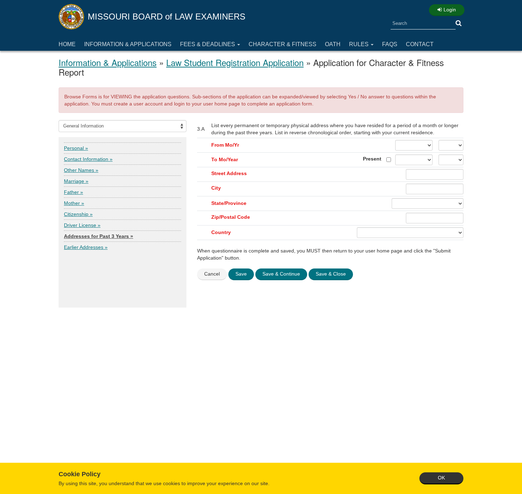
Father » (73, 192)
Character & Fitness (282, 44)
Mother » (74, 203)
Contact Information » (88, 159)
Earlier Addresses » (86, 247)
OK (441, 478)
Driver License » (82, 225)
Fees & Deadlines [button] (208, 44)
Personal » (76, 148)
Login (450, 9)
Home (67, 44)
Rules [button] (359, 44)
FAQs (389, 44)
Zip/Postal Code (230, 217)
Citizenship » (78, 214)
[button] (459, 23)
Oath (333, 44)
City (216, 188)
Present (372, 159)
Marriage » (76, 181)
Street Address (229, 173)
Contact (420, 44)
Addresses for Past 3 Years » (98, 236)
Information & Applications (128, 44)
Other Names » (81, 170)
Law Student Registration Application (235, 62)
